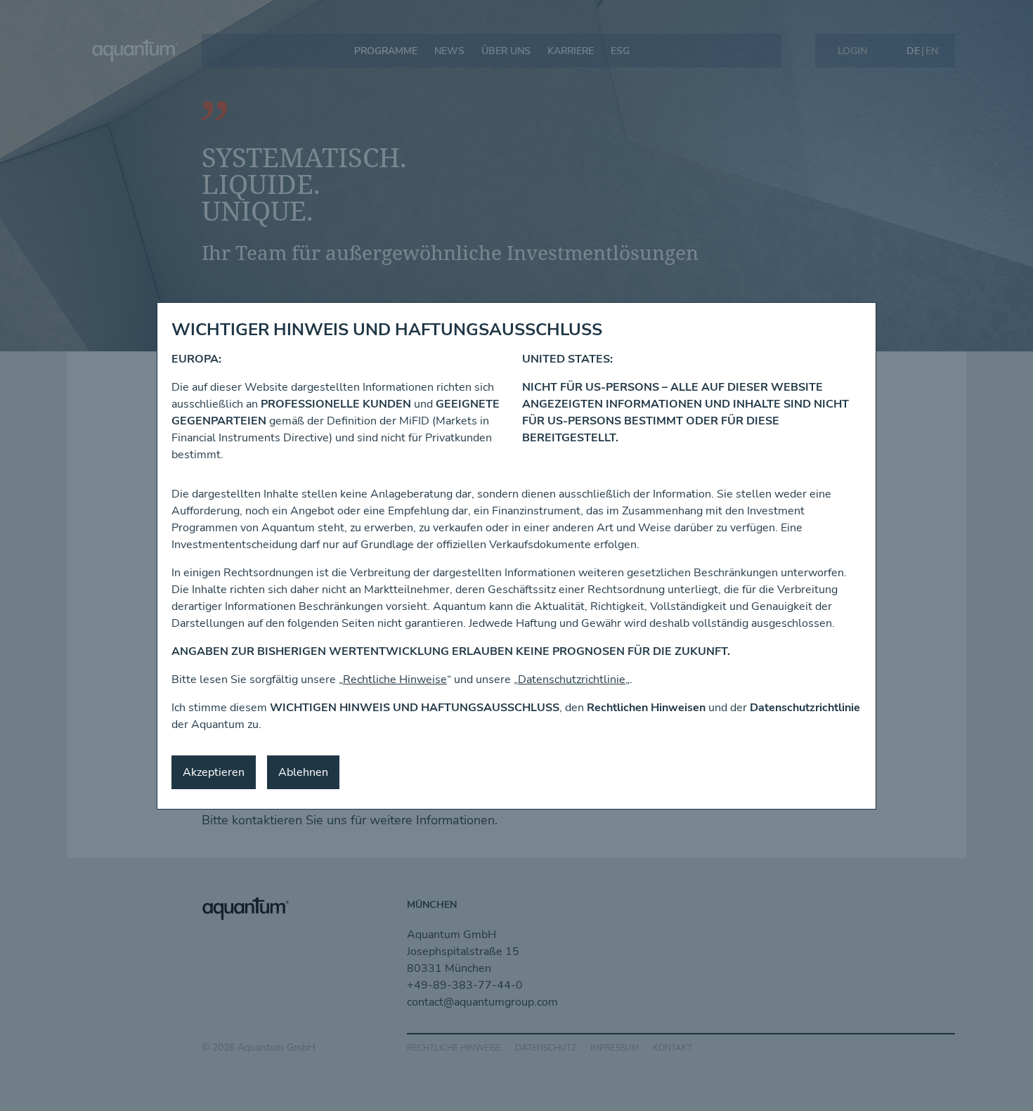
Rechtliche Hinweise (395, 679)
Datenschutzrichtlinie (571, 679)
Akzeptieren (214, 772)
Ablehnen (303, 772)
